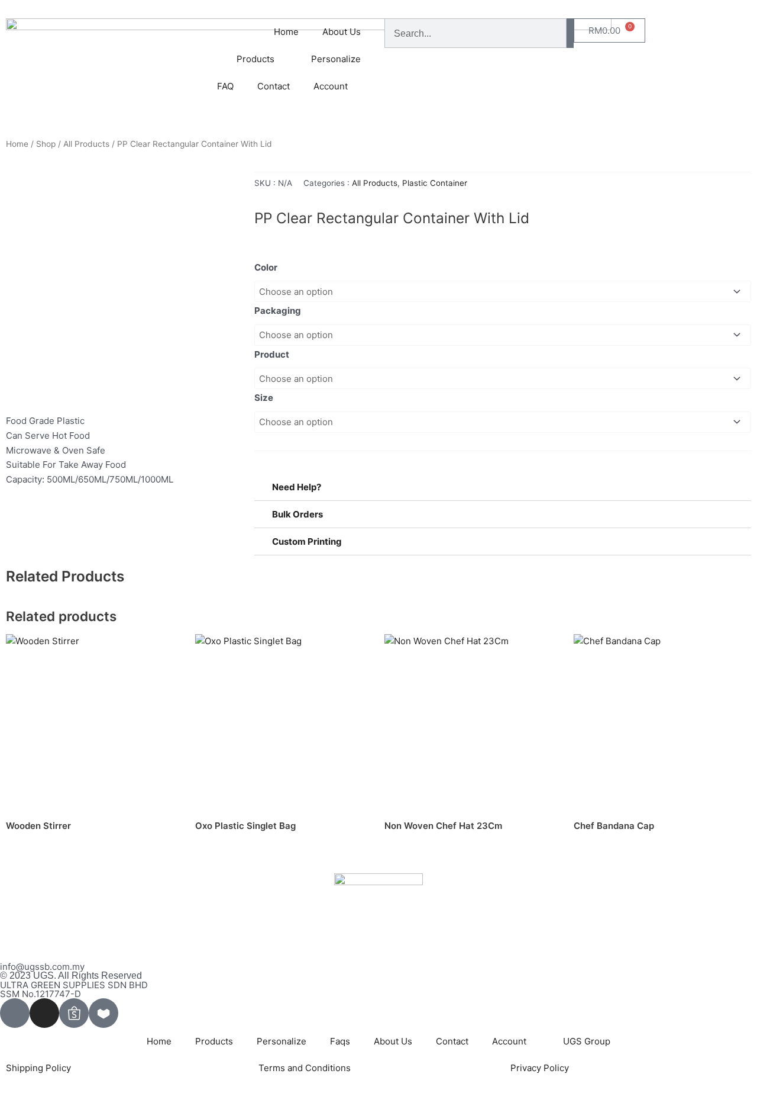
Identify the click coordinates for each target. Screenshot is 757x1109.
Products (214, 1041)
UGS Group (586, 1041)
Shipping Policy (38, 1067)
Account (330, 86)
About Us (341, 31)
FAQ (225, 86)
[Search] (570, 33)
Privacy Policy (539, 1067)
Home (286, 31)
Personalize (336, 59)
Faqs (340, 1041)
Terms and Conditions (304, 1067)
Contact (273, 86)
